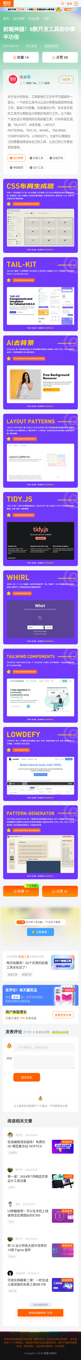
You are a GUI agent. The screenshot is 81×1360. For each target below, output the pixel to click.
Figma (12, 1256)
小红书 (66, 79)
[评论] (44, 1062)
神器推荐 (17, 167)
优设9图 (34, 18)
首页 (6, 18)
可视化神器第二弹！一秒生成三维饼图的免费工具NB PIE (27, 1282)
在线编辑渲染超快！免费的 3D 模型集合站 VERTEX (26, 1144)
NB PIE (13, 1290)
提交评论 (26, 1077)
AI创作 (68, 1176)
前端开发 (57, 158)
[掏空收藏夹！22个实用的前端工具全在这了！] (63, 962)
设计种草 (19, 18)
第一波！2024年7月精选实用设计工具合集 (27, 1178)
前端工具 (37, 158)
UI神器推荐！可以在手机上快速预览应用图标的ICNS (27, 1213)
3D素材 (13, 1152)
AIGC (12, 1187)
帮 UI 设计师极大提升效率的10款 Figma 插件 (27, 1247)
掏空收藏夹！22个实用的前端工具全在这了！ (27, 964)
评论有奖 (31, 46)
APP (11, 1221)
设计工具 (37, 167)
